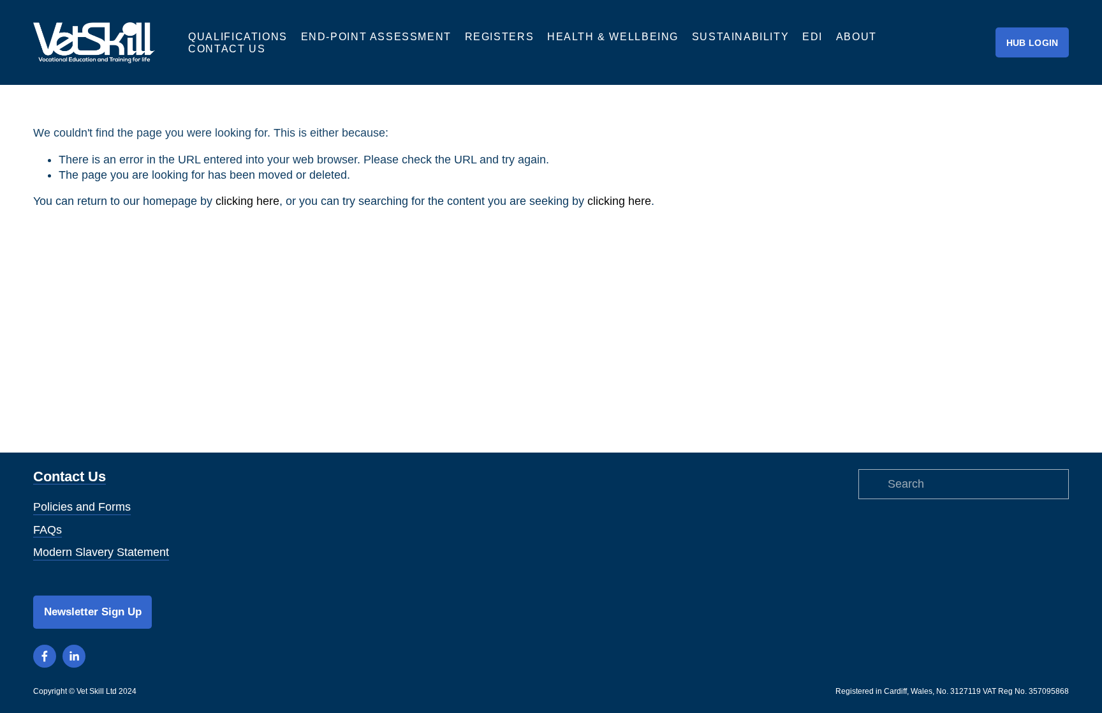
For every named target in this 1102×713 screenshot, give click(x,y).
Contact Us (226, 48)
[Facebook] (44, 656)
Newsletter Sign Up (93, 611)
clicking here (247, 201)
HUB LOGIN (1032, 43)
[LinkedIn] (73, 656)
